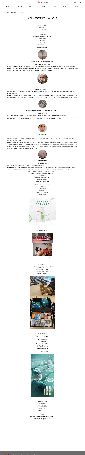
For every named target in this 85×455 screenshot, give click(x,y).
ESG (55, 6)
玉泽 (17, 12)
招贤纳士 (65, 6)
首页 (8, 12)
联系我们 (77, 6)
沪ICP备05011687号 (31, 454)
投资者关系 (43, 6)
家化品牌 (20, 6)
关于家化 (8, 6)
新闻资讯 (31, 6)
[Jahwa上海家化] (42, 2)
